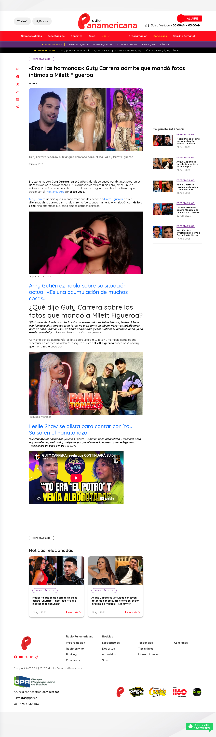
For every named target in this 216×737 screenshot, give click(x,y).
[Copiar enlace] (17, 107)
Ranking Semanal (184, 36)
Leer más (72, 612)
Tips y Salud (146, 648)
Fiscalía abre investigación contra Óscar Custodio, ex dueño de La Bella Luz (189, 232)
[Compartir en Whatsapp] (17, 69)
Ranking (71, 654)
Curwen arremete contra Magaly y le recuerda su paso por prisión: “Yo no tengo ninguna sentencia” (189, 209)
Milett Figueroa (55, 191)
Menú (23, 21)
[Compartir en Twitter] (17, 84)
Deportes (76, 36)
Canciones (181, 642)
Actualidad (109, 654)
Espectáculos (56, 36)
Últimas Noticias (31, 36)
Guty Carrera (37, 199)
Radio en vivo (75, 648)
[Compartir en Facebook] (17, 76)
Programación (138, 36)
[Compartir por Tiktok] (17, 91)
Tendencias (145, 642)
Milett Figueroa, (113, 199)
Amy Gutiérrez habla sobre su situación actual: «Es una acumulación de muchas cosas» (78, 292)
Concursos (160, 36)
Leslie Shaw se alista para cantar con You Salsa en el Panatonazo (80, 429)
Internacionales (148, 654)
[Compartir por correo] (17, 99)
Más (104, 36)
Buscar (43, 21)
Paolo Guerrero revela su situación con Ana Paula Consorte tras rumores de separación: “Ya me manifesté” (188, 186)
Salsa (91, 36)
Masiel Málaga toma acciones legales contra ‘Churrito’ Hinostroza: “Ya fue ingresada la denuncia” (54, 600)
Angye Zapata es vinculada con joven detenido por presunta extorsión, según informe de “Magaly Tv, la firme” (115, 600)
